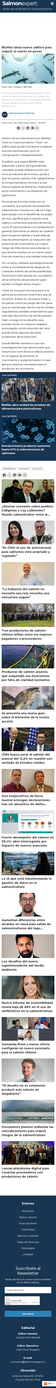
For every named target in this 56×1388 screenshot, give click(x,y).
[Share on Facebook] (18, 128)
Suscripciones (28, 1223)
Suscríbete (28, 1313)
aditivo (37, 468)
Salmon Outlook (28, 1236)
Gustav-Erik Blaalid (28, 1337)
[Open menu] (52, 3)
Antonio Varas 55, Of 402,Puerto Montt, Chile (28, 1377)
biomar (24, 468)
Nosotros (47, 9)
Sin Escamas (34, 9)
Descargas (28, 1248)
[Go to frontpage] (24, 3)
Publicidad (28, 1230)
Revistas (22, 9)
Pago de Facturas (28, 1242)
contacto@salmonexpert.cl (28, 1361)
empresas (9, 468)
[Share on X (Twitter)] (23, 128)
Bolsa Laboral (10, 9)
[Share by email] (32, 128)
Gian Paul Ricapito (28, 1349)
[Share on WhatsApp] (37, 128)
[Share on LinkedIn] (28, 128)
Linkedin (28, 1254)
